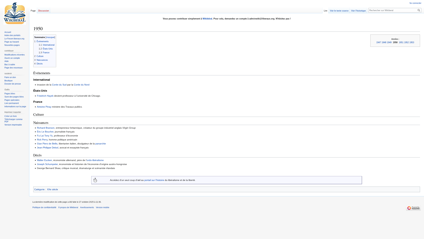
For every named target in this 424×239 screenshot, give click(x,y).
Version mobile (102, 207)
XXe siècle (52, 189)
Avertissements (87, 207)
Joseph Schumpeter (47, 164)
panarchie (100, 143)
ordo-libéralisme (95, 160)
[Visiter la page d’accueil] (14, 13)
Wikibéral (207, 18)
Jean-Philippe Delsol (47, 147)
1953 (411, 42)
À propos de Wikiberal (68, 207)
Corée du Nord (81, 84)
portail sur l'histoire (154, 180)
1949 (389, 42)
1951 (401, 42)
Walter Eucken (44, 160)
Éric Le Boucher (45, 131)
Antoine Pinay (44, 106)
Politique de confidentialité (44, 207)
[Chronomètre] (95, 180)
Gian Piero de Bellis (47, 143)
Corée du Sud (59, 84)
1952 (406, 42)
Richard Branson (45, 127)
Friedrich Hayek (45, 95)
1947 (378, 42)
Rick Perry (42, 139)
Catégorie (39, 189)
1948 (384, 42)
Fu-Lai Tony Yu (45, 135)
